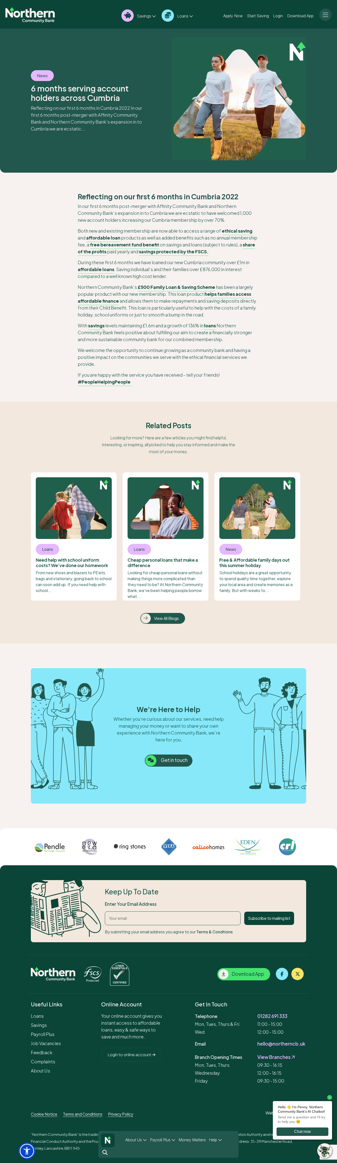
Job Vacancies (46, 1043)
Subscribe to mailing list (269, 918)
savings (96, 325)
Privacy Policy (120, 1114)
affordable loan (103, 237)
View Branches (274, 1057)
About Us (134, 1139)
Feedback (41, 1052)
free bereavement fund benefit (124, 244)
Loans (182, 15)
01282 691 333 (272, 1016)
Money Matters (192, 1139)
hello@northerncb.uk (281, 1044)
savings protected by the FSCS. (173, 251)
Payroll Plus (160, 1139)
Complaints (43, 1061)
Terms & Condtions (214, 931)
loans (210, 325)
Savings (144, 15)
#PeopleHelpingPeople (104, 382)
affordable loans (96, 269)
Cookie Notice (44, 1114)
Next (309, 846)
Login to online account (130, 1054)
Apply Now (233, 15)
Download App (300, 15)
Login (278, 15)
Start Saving (258, 15)
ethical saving (237, 231)
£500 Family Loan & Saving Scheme (176, 287)
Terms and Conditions (82, 1114)
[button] (27, 1151)
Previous (27, 846)
